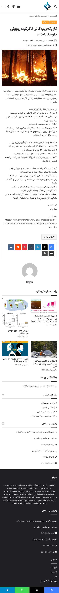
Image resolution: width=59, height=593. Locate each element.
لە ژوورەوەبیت (44, 386)
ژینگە (37, 16)
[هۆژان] (48, 6)
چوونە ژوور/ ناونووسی (48, 580)
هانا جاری (48, 237)
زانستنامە (44, 16)
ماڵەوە (52, 16)
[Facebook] (51, 247)
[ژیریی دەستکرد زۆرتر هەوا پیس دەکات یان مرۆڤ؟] (15, 348)
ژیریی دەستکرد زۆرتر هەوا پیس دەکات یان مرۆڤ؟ (15, 360)
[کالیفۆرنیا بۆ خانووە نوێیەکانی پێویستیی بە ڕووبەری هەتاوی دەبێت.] (44, 349)
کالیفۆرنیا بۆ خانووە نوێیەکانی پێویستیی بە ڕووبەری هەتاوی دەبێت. (45, 363)
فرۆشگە (53, 567)
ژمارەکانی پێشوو (49, 407)
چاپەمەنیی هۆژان (48, 403)
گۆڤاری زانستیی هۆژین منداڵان (43, 416)
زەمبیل (54, 572)
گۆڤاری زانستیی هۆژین (46, 411)
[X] (45, 247)
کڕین (55, 576)
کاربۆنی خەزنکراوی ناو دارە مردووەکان (18, 332)
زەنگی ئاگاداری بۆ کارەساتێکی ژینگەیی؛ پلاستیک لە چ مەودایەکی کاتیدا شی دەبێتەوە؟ (44, 318)
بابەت (31, 16)
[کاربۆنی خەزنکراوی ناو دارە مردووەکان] (15, 313)
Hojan (51, 40)
